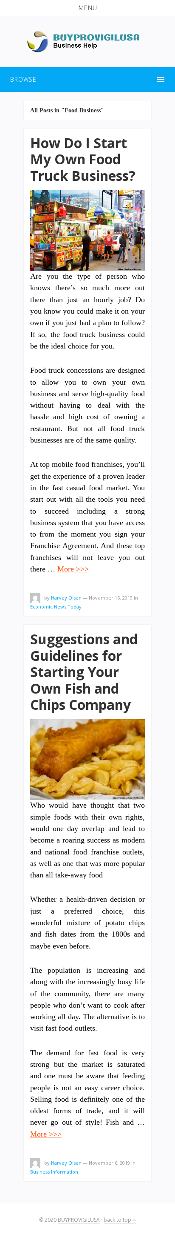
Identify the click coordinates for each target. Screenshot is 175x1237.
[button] (87, 8)
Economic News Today (56, 606)
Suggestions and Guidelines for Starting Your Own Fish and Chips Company (84, 672)
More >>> (73, 569)
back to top (118, 1219)
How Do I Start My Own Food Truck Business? (82, 159)
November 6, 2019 (109, 1163)
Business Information (54, 1171)
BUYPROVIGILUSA (79, 1219)
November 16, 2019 (111, 597)
